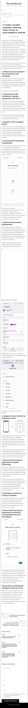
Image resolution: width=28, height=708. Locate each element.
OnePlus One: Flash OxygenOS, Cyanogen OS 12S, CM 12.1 (9, 637)
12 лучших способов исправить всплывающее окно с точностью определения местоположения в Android (9, 646)
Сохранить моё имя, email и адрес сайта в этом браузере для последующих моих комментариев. (14, 695)
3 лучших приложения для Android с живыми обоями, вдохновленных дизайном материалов (8, 655)
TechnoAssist (14, 3)
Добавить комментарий (14, 36)
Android (4, 21)
